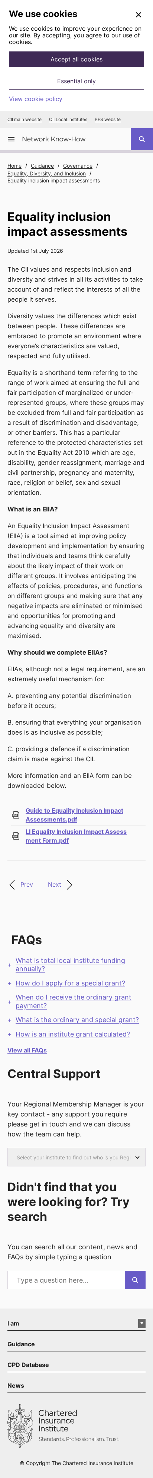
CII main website (24, 119)
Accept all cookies (76, 59)
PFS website (108, 119)
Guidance (42, 165)
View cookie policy (35, 98)
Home (14, 165)
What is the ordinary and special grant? (77, 1020)
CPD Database (28, 1364)
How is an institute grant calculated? (73, 1034)
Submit (135, 1280)
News (15, 1385)
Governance (77, 165)
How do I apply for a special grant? (70, 983)
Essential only (76, 81)
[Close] (138, 15)
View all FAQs (27, 1050)
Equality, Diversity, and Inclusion (46, 173)
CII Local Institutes (68, 119)
